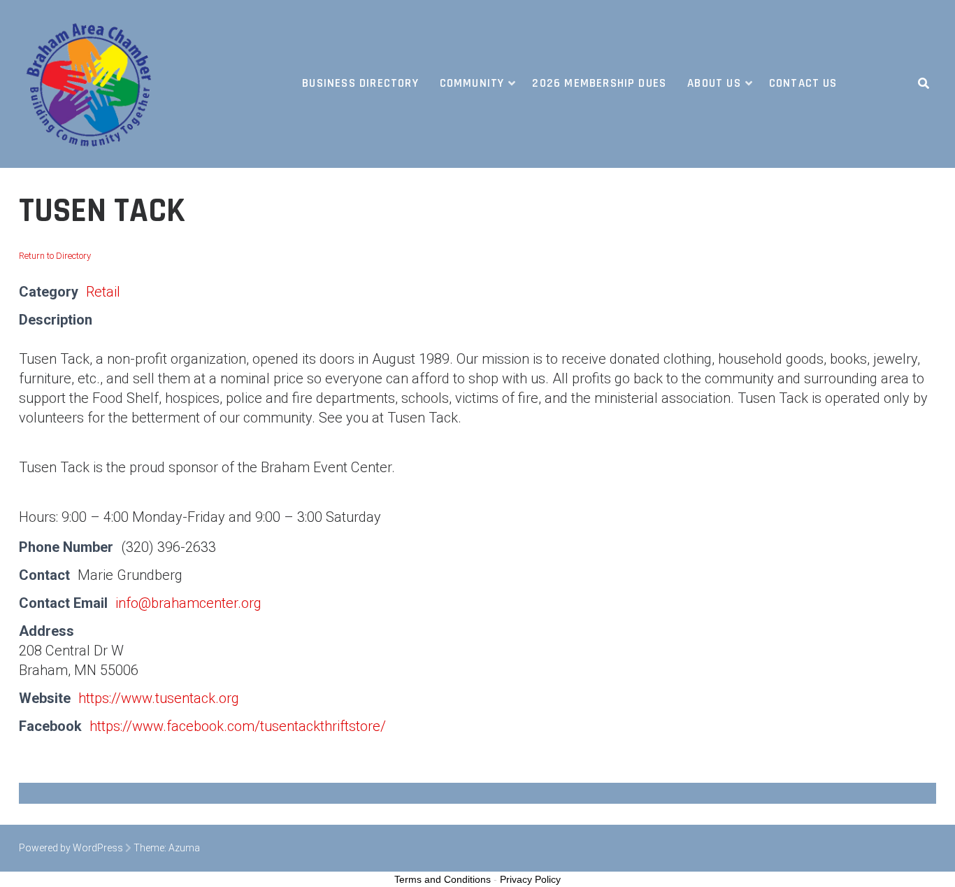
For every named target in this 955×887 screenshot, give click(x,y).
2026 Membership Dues (599, 83)
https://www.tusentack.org (158, 698)
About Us (714, 83)
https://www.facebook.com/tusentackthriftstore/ (237, 726)
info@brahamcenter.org (188, 603)
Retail (103, 291)
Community (472, 83)
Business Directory (360, 83)
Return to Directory (55, 255)
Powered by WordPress (71, 847)
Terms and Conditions (442, 879)
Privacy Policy (530, 879)
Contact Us (803, 83)
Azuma (184, 847)
